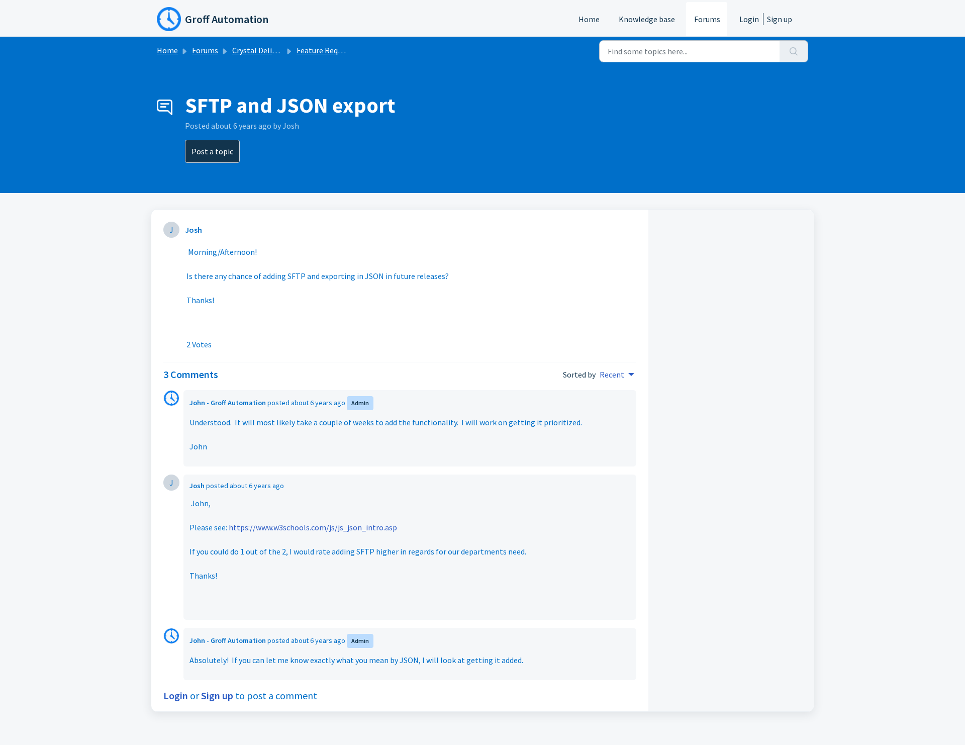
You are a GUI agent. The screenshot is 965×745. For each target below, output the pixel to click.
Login (749, 19)
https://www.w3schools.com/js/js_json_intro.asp (313, 527)
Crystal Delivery (259, 50)
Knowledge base (647, 19)
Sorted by (579, 374)
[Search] (794, 51)
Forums (707, 19)
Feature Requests (326, 50)
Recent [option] (612, 374)
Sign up (779, 19)
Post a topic (212, 151)
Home (589, 19)
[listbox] (617, 374)
